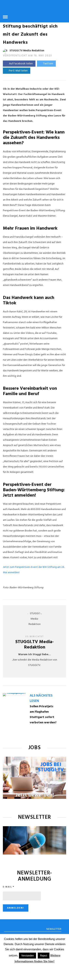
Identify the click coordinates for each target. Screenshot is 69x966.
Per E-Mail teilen (18, 71)
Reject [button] (43, 955)
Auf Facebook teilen (21, 63)
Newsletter (53, 929)
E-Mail (8, 887)
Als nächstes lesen (41, 698)
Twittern (48, 63)
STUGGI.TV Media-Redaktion (27, 51)
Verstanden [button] (27, 955)
